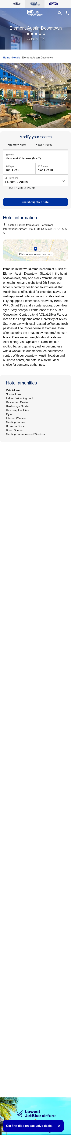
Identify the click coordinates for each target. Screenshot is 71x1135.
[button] (65, 96)
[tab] (17, 144)
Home (6, 57)
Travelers (11, 178)
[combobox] (36, 158)
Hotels (16, 57)
